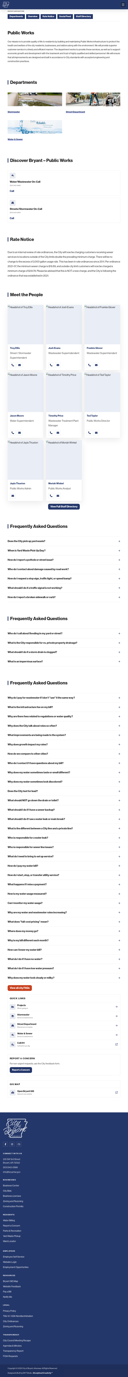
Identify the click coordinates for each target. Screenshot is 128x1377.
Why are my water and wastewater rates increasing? (37, 912)
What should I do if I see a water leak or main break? (36, 819)
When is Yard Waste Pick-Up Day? (27, 550)
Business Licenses (12, 1196)
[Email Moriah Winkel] (58, 496)
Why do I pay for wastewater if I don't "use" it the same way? (41, 697)
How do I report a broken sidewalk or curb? (32, 597)
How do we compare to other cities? (28, 753)
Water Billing (9, 1220)
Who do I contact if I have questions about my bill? (36, 763)
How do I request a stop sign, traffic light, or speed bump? (40, 578)
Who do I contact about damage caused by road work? (38, 569)
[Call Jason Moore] (13, 433)
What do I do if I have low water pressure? (31, 968)
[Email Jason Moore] (19, 433)
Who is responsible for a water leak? (28, 837)
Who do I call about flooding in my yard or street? (35, 633)
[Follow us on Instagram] (12, 1144)
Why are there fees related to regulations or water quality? (40, 716)
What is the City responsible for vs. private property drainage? (42, 642)
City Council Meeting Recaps (17, 1340)
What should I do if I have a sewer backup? (31, 809)
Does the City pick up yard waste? (26, 541)
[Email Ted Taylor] (96, 433)
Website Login (10, 1262)
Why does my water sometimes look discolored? (35, 781)
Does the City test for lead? (23, 791)
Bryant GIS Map (10, 1281)
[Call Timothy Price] (51, 433)
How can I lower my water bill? (25, 949)
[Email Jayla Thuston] (13, 496)
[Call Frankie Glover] (89, 365)
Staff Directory (83, 16)
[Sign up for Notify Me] (18, 1144)
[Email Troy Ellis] (19, 365)
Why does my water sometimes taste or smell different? (39, 772)
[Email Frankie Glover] (96, 365)
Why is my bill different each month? (28, 940)
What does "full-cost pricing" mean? (28, 921)
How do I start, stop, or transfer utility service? (33, 875)
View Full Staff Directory (64, 506)
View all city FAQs (20, 987)
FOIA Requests (10, 1356)
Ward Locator (9, 1241)
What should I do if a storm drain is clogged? (32, 652)
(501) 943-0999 (10, 1167)
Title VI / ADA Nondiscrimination (18, 1316)
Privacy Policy (9, 1311)
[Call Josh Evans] (51, 365)
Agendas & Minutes (12, 1346)
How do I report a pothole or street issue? (31, 559)
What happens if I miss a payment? (27, 884)
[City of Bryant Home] (60, 5)
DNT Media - (38, 1373)
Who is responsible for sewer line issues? (31, 847)
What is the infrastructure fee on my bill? (30, 707)
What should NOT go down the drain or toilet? (33, 800)
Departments (16, 16)
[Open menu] (123, 5)
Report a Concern (21, 1070)
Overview (33, 16)
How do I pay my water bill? (23, 865)
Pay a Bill (7, 1291)
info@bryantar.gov (11, 1172)
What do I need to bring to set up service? (31, 856)
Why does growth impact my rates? (28, 744)
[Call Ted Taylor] (89, 433)
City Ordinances (10, 1321)
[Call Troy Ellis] (13, 365)
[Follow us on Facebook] (5, 1144)
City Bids (7, 1191)
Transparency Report (13, 1351)
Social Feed (65, 16)
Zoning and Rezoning (13, 1201)
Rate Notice (48, 16)
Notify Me (7, 1297)
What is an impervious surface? (25, 661)
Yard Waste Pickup (11, 1236)
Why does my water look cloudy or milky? (31, 977)
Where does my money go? (23, 931)
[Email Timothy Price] (58, 433)
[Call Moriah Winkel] (51, 496)
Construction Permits (13, 1206)
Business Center (11, 1185)
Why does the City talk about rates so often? (32, 725)
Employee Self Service (13, 1257)
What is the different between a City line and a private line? (40, 828)
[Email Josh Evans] (58, 365)
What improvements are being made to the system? (37, 735)
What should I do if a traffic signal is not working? (35, 587)
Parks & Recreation (12, 1231)
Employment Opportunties (15, 1267)
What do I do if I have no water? (25, 959)
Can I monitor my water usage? (25, 903)
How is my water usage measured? (27, 893)
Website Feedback (12, 1286)
